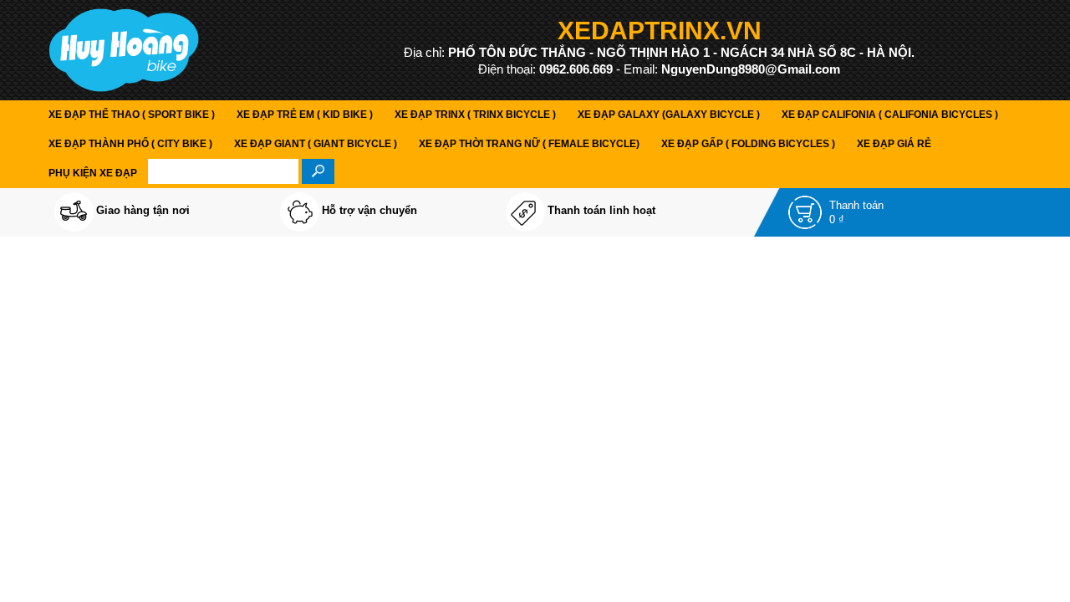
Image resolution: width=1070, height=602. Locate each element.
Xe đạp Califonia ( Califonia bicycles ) (890, 114)
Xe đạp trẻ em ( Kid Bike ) (305, 114)
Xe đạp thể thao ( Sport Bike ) (131, 114)
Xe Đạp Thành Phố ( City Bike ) (130, 144)
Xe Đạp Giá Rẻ (894, 144)
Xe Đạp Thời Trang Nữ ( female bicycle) (529, 144)
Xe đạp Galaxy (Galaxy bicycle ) (669, 114)
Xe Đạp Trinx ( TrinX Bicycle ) (475, 114)
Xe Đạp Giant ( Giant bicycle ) (315, 144)
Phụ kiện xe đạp (92, 173)
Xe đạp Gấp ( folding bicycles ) (748, 144)
